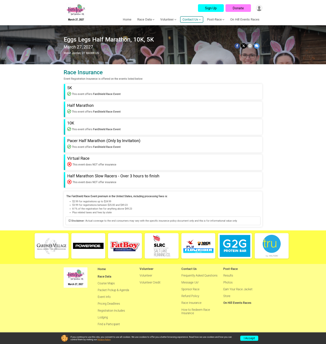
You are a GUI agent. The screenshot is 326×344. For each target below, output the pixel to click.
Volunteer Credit (150, 282)
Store (226, 296)
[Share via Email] (250, 46)
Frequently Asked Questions (199, 275)
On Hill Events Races (244, 19)
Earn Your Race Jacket (237, 289)
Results (228, 275)
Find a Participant (109, 324)
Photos (228, 282)
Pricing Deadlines (109, 303)
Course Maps (106, 283)
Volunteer (146, 275)
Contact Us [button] (190, 19)
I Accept (249, 338)
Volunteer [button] (167, 19)
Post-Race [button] (214, 19)
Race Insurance (191, 302)
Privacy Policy (103, 339)
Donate (238, 8)
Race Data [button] (144, 19)
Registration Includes (111, 310)
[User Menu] (259, 8)
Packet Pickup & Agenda (113, 290)
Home (127, 19)
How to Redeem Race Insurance (195, 311)
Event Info (104, 297)
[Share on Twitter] (243, 46)
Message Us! (189, 282)
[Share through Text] (257, 46)
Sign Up (211, 8)
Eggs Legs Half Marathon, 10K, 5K (109, 39)
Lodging (103, 317)
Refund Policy (190, 296)
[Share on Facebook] (237, 46)
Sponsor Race (190, 289)
